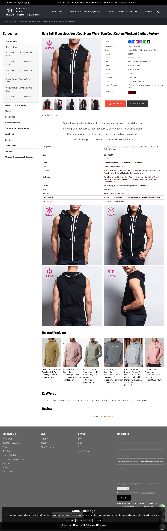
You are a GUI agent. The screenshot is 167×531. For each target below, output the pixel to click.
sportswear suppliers (126, 400)
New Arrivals (8, 439)
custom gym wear (143, 400)
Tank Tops (7, 451)
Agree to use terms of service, (137, 493)
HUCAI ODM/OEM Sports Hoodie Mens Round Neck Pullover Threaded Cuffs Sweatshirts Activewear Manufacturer (113, 376)
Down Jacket (8, 471)
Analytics (78, 525)
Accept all (98, 520)
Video (80, 447)
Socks (5, 467)
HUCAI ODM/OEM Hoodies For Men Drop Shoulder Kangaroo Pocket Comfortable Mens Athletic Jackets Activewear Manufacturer (133, 377)
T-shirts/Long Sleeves (12, 443)
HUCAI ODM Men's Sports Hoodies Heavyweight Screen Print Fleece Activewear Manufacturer (72, 374)
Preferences (90, 525)
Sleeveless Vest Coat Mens (69, 400)
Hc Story (44, 443)
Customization (74, 11)
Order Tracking (84, 451)
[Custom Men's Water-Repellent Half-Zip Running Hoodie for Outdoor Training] (51, 352)
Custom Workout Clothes (105, 400)
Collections (121, 11)
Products (109, 11)
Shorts (5, 447)
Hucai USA (19, 12)
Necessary (68, 525)
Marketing (102, 525)
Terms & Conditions (148, 493)
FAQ (80, 439)
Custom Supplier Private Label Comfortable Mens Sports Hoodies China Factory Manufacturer (153, 374)
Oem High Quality (49, 400)
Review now (108, 417)
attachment (124, 488)
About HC (44, 439)
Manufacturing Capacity (92, 11)
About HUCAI (134, 11)
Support (147, 11)
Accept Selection (83, 520)
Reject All (69, 520)
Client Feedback (47, 447)
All (10, 21)
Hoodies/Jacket (17, 21)
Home (54, 11)
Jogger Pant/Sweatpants (13, 459)
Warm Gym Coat (87, 400)
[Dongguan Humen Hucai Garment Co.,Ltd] (10, 12)
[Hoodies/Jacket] (132, 92)
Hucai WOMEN (21, 9)
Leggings (6, 476)
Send (124, 498)
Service (61, 11)
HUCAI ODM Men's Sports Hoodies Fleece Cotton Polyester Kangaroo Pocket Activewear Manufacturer (92, 376)
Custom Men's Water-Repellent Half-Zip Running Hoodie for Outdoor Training (51, 373)
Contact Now (116, 104)
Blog (80, 443)
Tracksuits (7, 463)
